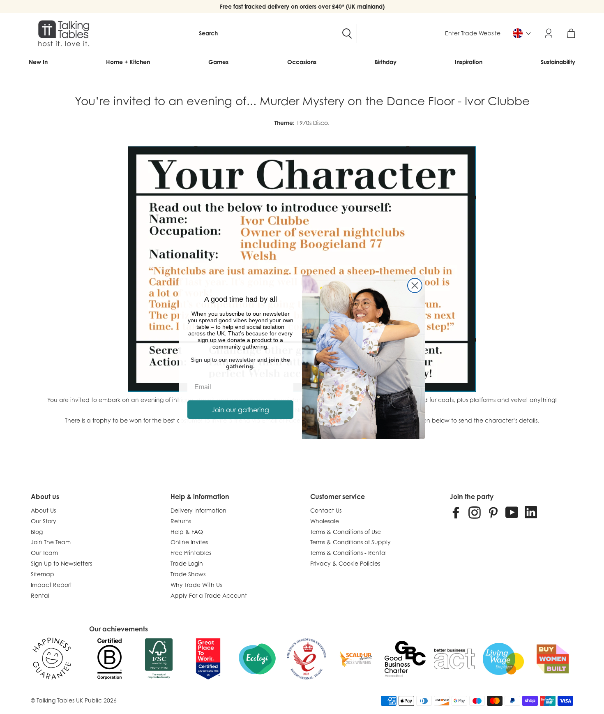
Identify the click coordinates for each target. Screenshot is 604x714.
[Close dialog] (415, 285)
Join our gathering (240, 410)
